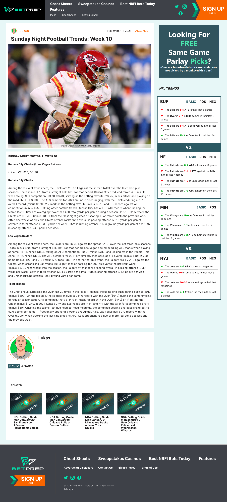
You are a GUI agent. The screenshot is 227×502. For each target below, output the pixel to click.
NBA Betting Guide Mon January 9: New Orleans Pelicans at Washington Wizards (133, 423)
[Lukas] (13, 31)
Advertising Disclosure (78, 467)
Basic (191, 102)
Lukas (24, 31)
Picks (53, 14)
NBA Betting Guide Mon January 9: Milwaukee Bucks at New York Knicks (97, 422)
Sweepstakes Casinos (96, 4)
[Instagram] (184, 6)
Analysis (141, 30)
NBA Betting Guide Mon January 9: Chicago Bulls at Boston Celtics (62, 421)
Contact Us (105, 467)
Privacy (68, 489)
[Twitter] (176, 6)
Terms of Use (149, 467)
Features (57, 9)
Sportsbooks (69, 14)
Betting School (90, 14)
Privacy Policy (126, 467)
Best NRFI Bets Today (137, 4)
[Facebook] (180, 13)
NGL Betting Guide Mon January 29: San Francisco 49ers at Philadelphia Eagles (26, 422)
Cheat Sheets (61, 4)
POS (202, 102)
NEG (212, 102)
